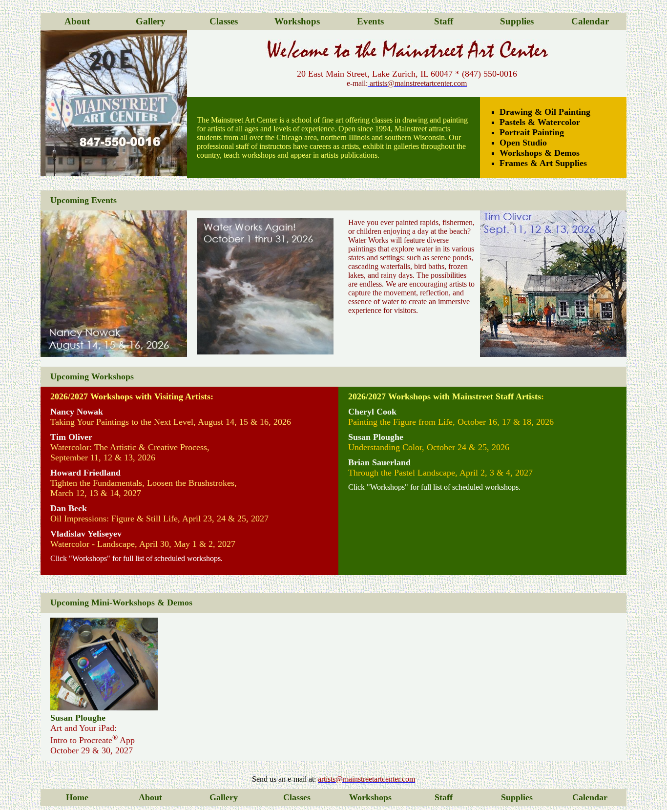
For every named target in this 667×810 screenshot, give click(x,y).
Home (77, 797)
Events (370, 21)
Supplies (517, 21)
